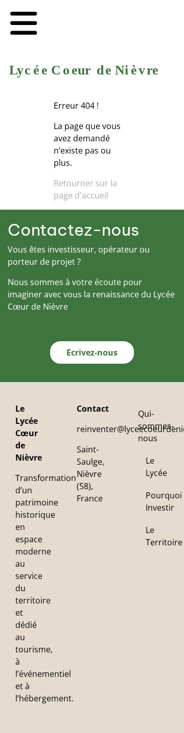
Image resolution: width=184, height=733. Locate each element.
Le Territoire (164, 536)
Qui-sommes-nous (156, 426)
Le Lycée (156, 466)
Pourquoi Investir (164, 501)
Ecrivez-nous (92, 352)
